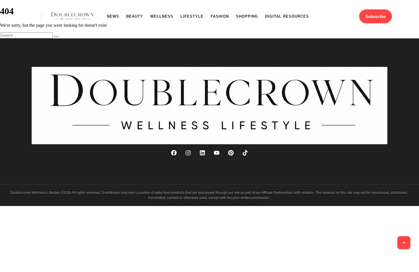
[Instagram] (188, 153)
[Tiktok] (245, 153)
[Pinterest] (231, 153)
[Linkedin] (202, 153)
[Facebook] (174, 153)
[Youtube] (216, 153)
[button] (30, 16)
